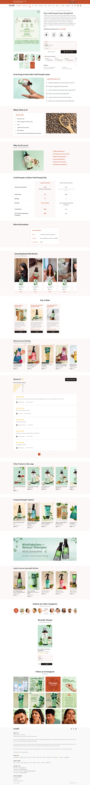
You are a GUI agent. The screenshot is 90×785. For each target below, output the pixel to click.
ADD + (21, 291)
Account (30, 762)
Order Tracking (24, 762)
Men (51, 757)
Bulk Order (48, 762)
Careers (38, 762)
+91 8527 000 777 (22, 767)
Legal (18, 762)
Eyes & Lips (39, 757)
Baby (44, 757)
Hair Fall (47, 757)
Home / (45, 10)
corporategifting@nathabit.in (30, 770)
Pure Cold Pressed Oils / (52, 10)
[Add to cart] (25, 345)
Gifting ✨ (56, 757)
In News (43, 762)
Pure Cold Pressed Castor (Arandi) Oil (63, 10)
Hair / (47, 10)
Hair (27, 757)
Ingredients (66, 757)
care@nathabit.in (23, 772)
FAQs (14, 762)
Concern (61, 757)
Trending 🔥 (15, 757)
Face (31, 757)
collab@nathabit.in (23, 769)
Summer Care (22, 757)
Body (34, 757)
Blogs (34, 762)
